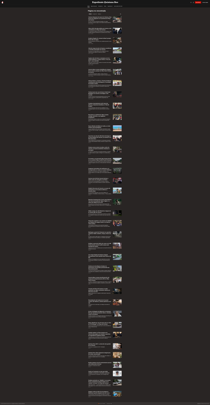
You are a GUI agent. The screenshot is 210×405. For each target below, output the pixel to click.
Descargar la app (109, 403)
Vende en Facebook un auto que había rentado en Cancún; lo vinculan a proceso (98, 372)
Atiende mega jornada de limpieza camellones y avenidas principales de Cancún (99, 49)
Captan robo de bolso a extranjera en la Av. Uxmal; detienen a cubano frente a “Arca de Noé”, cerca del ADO (99, 60)
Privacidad (13, 403)
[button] (88, 6)
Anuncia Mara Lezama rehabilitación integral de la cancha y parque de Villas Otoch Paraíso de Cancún (99, 71)
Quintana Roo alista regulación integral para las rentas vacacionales (99, 353)
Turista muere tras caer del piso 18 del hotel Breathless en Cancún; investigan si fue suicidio (99, 93)
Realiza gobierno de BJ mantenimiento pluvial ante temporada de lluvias (99, 363)
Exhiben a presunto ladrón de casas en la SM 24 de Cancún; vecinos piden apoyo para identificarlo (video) (99, 245)
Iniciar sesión (205, 2)
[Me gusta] (89, 25)
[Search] (191, 2)
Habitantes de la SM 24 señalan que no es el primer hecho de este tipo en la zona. (99, 248)
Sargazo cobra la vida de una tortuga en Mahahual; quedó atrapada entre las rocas (99, 392)
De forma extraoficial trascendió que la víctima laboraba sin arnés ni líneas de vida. (99, 326)
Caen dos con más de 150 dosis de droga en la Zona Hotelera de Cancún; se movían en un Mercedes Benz (99, 137)
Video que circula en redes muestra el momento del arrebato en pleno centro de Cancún (99, 63)
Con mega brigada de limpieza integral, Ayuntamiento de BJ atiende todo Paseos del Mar (99, 256)
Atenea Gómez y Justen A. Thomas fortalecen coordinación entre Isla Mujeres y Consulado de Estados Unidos (99, 82)
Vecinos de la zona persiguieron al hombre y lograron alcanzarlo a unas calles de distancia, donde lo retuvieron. (99, 182)
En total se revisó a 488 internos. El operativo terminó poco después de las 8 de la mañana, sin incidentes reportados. (99, 237)
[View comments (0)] (96, 25)
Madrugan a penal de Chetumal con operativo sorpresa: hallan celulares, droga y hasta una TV (99, 234)
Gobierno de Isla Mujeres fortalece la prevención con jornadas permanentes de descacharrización (98, 268)
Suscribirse (198, 2)
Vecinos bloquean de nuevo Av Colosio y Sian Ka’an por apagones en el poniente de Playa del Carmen (100, 19)
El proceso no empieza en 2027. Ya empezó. (96, 346)
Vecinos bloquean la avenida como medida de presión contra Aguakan (99, 42)
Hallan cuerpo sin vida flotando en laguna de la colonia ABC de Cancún (99, 211)
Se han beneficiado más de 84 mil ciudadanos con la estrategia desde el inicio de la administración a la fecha (98, 108)
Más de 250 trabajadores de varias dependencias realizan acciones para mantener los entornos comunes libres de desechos (99, 260)
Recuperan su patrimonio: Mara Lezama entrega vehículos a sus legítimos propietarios (98, 116)
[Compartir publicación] (193, 2)
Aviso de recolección (21, 403)
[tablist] (94, 14)
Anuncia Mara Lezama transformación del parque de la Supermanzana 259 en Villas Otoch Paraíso (98, 279)
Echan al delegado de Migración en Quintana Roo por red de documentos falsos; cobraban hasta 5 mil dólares (99, 313)
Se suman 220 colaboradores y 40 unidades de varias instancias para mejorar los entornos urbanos (98, 52)
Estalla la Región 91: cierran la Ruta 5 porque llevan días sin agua (99, 39)
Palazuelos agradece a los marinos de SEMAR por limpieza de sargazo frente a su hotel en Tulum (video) (100, 222)
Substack (198, 403)
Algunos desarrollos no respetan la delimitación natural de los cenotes (99, 294)
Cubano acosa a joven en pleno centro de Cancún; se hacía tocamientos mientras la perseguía (98, 149)
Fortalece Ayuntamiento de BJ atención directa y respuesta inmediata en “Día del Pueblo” (98, 105)
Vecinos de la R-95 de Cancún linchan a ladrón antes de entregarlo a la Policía (98, 179)
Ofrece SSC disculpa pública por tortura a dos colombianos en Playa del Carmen (99, 29)
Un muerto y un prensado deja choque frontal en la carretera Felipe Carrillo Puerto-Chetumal (100, 159)
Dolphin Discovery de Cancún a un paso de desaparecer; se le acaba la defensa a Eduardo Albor (99, 190)
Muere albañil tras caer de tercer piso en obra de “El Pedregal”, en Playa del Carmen (99, 323)
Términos (16, 403)
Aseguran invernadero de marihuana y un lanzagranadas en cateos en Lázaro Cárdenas (99, 169)
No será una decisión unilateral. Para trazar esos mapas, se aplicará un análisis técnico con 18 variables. (99, 356)
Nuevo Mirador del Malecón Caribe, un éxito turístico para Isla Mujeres (99, 126)
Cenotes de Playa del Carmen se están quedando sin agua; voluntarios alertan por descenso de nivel (99, 290)
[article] (105, 21)
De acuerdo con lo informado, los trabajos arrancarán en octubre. (99, 305)
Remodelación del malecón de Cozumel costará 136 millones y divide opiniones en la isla (99, 301)
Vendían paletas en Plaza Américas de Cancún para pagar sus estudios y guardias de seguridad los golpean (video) (99, 334)
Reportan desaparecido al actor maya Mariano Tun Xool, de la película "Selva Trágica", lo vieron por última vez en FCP (100, 201)
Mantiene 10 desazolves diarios (94, 365)
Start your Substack (102, 403)
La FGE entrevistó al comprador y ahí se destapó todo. (98, 374)
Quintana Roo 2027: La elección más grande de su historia (99, 344)
